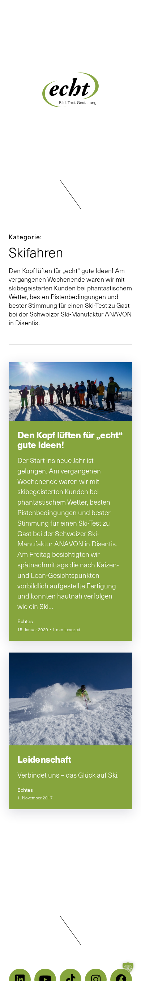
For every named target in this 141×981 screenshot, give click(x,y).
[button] (70, 194)
